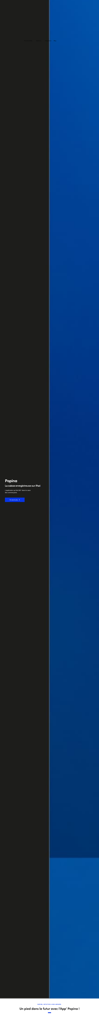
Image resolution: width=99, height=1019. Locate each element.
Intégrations (48, 40)
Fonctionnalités (28, 40)
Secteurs (38, 40)
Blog (55, 40)
